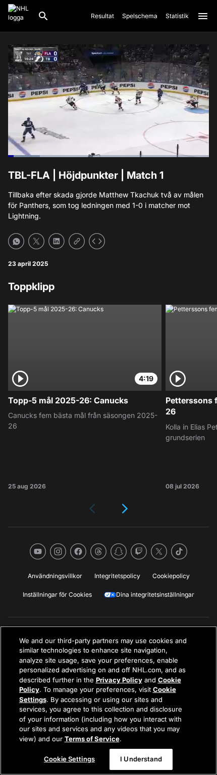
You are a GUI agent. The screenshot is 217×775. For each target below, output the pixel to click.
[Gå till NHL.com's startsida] (18, 16)
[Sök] (43, 16)
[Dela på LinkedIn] (56, 241)
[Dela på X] (36, 241)
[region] (108, 700)
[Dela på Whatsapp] (16, 241)
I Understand (141, 759)
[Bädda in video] (97, 241)
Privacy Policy (119, 680)
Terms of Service (92, 739)
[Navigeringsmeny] (203, 16)
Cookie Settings (69, 759)
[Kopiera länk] (77, 241)
